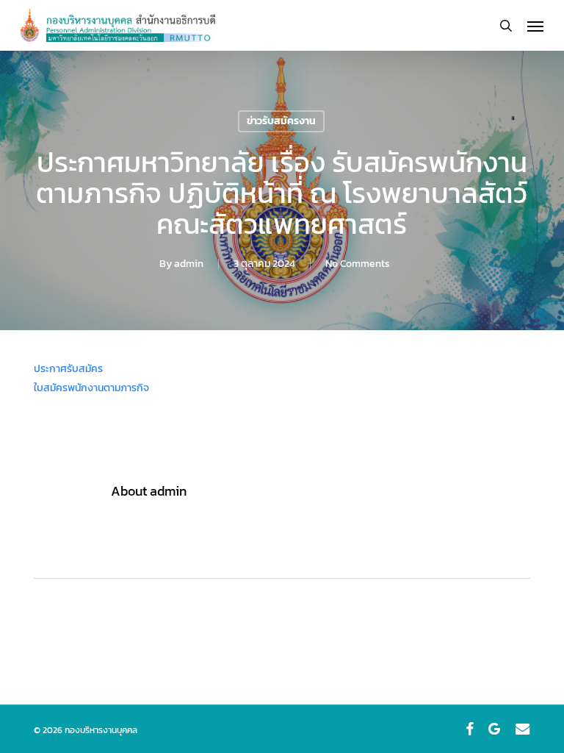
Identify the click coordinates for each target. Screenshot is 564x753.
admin (188, 263)
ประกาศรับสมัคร (68, 368)
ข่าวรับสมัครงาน (281, 121)
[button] (535, 25)
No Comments (357, 263)
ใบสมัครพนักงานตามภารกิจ (91, 388)
